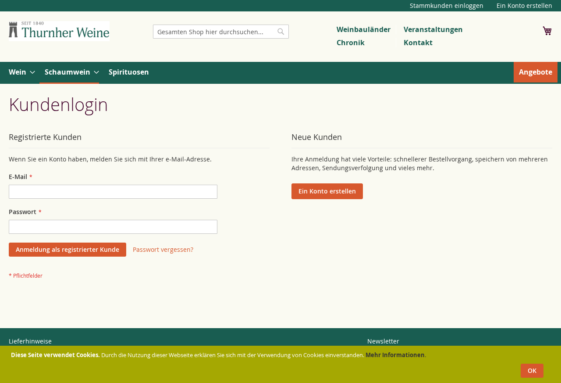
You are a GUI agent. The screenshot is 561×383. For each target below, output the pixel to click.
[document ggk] (281, 364)
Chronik (351, 42)
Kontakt (418, 42)
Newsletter (383, 341)
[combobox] (221, 32)
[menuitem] (19, 72)
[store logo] (59, 31)
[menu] (280, 73)
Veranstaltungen (433, 29)
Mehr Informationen (395, 355)
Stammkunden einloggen (446, 5)
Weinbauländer (364, 29)
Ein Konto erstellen (524, 5)
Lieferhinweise (30, 341)
